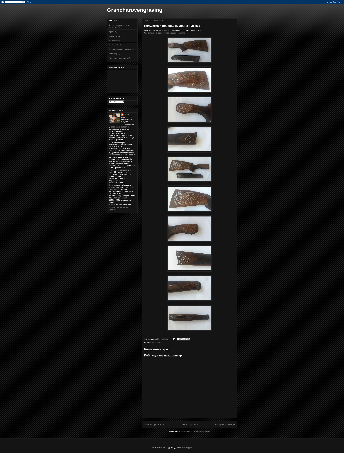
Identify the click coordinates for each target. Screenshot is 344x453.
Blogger (188, 448)
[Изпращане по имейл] (178, 339)
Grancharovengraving (134, 10)
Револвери (114, 54)
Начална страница (189, 424)
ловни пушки (157, 343)
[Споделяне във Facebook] (186, 339)
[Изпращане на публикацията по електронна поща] (174, 339)
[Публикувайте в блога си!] (181, 339)
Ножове (112, 40)
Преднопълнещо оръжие (120, 49)
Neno (126, 114)
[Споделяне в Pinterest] (188, 339)
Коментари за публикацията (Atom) (195, 431)
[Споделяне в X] (183, 339)
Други (111, 32)
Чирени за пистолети (118, 58)
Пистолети (113, 45)
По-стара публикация (224, 424)
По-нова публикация (154, 424)
